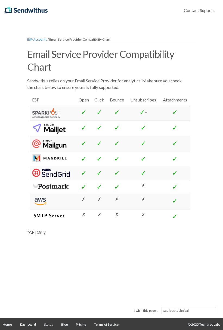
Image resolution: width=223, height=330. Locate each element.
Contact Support (199, 10)
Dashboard (28, 324)
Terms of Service (106, 324)
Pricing (81, 324)
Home (7, 324)
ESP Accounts (37, 39)
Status (48, 324)
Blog (64, 324)
